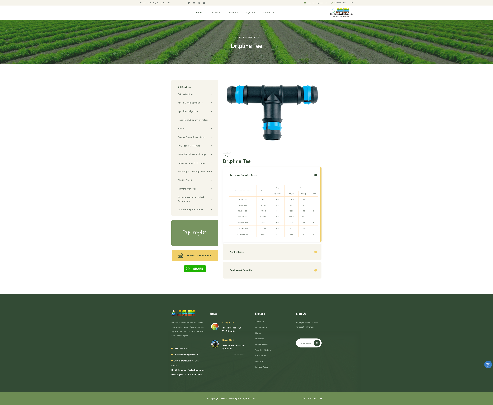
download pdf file (199, 255)
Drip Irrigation (251, 37)
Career (258, 333)
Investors (259, 338)
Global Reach (261, 344)
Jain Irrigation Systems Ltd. (242, 398)
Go (317, 343)
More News (239, 354)
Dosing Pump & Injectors (191, 137)
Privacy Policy (261, 367)
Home (199, 12)
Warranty (259, 361)
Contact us (268, 12)
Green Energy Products (190, 209)
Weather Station (263, 350)
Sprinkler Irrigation (188, 111)
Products (233, 12)
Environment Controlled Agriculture (191, 199)
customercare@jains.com (317, 3)
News (213, 313)
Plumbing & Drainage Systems (194, 171)
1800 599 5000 (340, 3)
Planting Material (187, 188)
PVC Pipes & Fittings (189, 145)
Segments (250, 12)
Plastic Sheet (185, 180)
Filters (181, 128)
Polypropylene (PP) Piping (191, 162)
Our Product (261, 327)
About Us (259, 321)
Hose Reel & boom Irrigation (193, 119)
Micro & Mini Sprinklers (190, 102)
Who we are (215, 12)
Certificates (260, 355)
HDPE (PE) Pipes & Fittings (192, 154)
